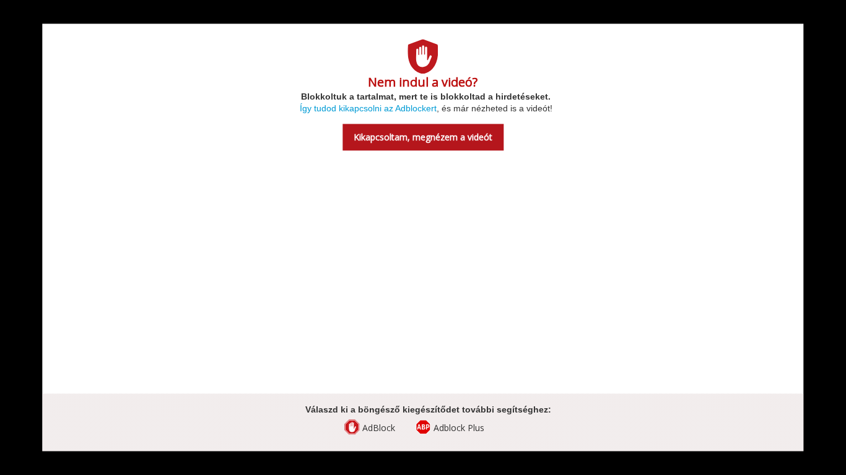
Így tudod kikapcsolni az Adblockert (368, 109)
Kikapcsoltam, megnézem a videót (423, 137)
